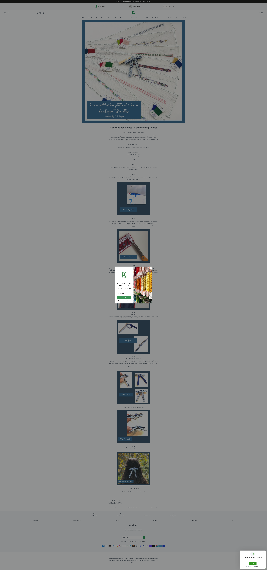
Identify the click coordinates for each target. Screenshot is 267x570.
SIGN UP (124, 297)
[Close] (150, 268)
